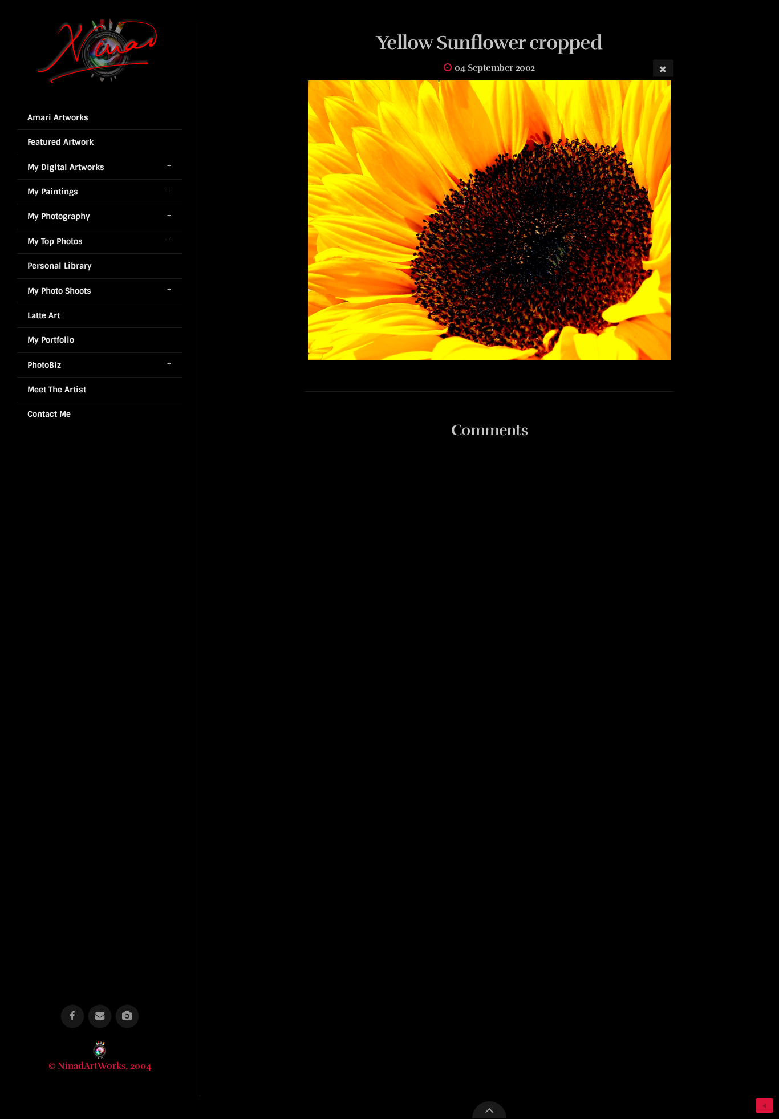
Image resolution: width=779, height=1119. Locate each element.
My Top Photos (55, 241)
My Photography (58, 216)
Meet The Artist (56, 389)
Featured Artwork (60, 142)
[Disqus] (489, 598)
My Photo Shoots (59, 291)
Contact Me (49, 414)
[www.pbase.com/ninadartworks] (127, 1016)
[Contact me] (100, 1016)
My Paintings (52, 191)
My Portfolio (50, 340)
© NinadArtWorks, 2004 (100, 1066)
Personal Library (59, 266)
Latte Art (43, 315)
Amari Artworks (57, 117)
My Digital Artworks (65, 167)
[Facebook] (72, 1016)
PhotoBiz (44, 365)
